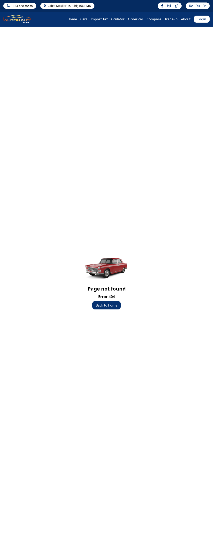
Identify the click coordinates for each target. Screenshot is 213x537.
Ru (198, 6)
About (186, 19)
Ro (191, 6)
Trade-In (171, 19)
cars (83, 19)
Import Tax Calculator (108, 19)
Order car (135, 19)
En (204, 6)
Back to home (106, 305)
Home (72, 19)
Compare (154, 19)
